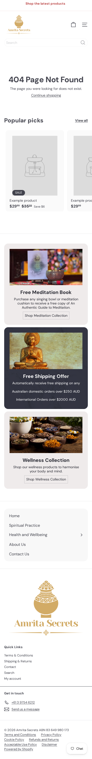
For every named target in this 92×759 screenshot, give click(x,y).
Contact (10, 667)
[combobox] (46, 42)
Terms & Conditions (18, 655)
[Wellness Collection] (46, 435)
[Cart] (73, 25)
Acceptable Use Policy (20, 744)
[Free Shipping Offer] (46, 351)
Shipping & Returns (18, 661)
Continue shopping (46, 95)
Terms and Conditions (20, 735)
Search (9, 673)
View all (81, 120)
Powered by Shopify (18, 749)
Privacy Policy (51, 735)
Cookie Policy (14, 739)
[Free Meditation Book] (46, 267)
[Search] (83, 42)
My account (12, 679)
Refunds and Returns (44, 739)
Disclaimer (49, 744)
